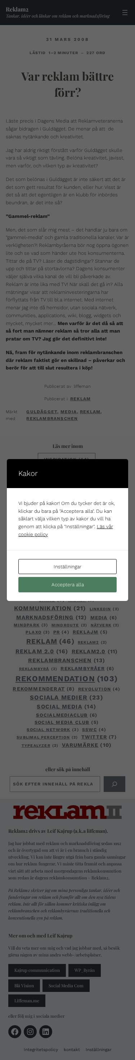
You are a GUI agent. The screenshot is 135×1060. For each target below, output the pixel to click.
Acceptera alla (67, 584)
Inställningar (67, 566)
